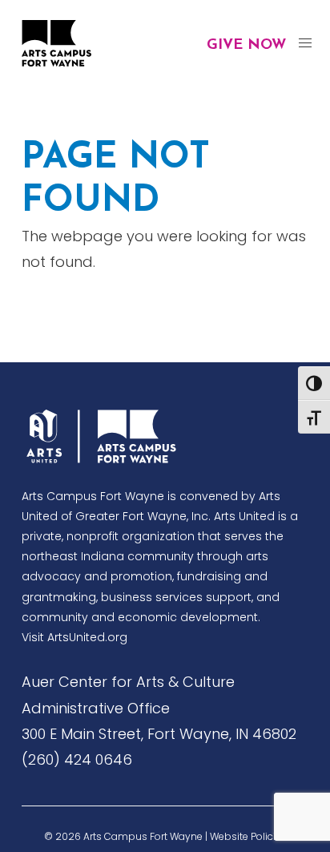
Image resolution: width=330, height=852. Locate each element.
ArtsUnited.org (87, 637)
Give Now (246, 45)
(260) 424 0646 (77, 759)
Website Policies (248, 836)
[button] (305, 43)
